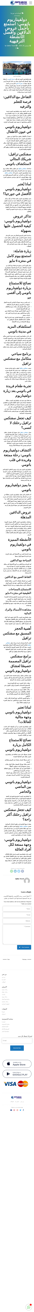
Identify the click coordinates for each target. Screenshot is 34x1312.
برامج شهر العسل (5, 999)
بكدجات (3, 994)
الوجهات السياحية (5, 1004)
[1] (28, 1308)
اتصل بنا (3, 1021)
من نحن (3, 977)
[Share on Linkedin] (15, 871)
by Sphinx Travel (10, 45)
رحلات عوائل (4, 992)
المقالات (3, 982)
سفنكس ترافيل (22, 168)
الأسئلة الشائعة (5, 1026)
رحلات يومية (4, 996)
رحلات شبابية (4, 989)
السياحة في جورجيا (16, 13)
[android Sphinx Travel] (17, 1073)
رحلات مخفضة (5, 1001)
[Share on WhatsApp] (11, 871)
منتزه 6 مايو (19, 83)
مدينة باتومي (11, 79)
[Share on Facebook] (22, 871)
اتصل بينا (4, 979)
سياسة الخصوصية (5, 1024)
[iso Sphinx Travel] (17, 1063)
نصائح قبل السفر (5, 1031)
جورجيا (3, 1011)
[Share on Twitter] (18, 871)
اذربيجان (3, 1014)
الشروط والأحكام (5, 1029)
